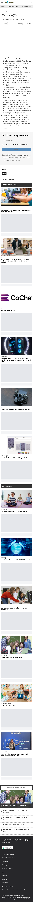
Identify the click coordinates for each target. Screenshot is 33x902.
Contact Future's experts (8, 857)
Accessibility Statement (8, 886)
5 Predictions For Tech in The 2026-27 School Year (16, 819)
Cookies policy (5, 865)
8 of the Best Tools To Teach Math (15, 806)
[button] (2, 2)
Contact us (5, 882)
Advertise (4, 875)
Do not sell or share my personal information (14, 890)
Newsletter (28, 23)
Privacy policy (5, 861)
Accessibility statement (8, 868)
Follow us (20, 23)
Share (5, 23)
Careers (4, 872)
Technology (4, 11)
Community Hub (26, 6)
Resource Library (13, 6)
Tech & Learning (7, 19)
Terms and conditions (8, 854)
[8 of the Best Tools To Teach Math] (16, 799)
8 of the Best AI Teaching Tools (14, 825)
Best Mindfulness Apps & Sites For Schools (15, 812)
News (4, 173)
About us (4, 879)
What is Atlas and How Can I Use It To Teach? (16, 831)
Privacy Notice (22, 155)
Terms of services (21, 154)
